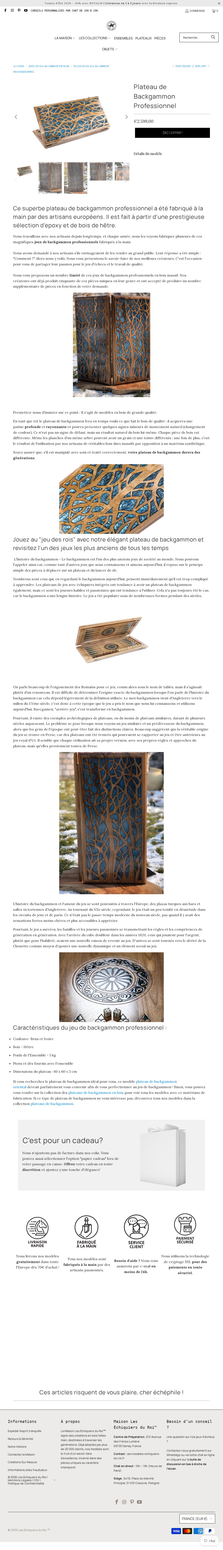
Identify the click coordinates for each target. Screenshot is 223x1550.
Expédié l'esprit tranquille (24, 1431)
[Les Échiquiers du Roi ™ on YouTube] (25, 11)
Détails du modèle (148, 153)
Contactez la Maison (21, 1454)
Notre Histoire (17, 1447)
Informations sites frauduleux (27, 1470)
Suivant (201, 66)
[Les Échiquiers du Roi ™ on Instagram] (12, 11)
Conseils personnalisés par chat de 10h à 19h (64, 10)
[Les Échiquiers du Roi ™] (111, 26)
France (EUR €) (195, 1518)
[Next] (126, 116)
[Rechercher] (213, 37)
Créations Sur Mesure (22, 1462)
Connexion (197, 11)
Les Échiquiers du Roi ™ (34, 1530)
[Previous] (16, 116)
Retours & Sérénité (20, 1439)
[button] (65, 38)
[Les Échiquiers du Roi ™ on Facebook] (5, 11)
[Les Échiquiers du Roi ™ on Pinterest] (19, 11)
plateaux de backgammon (51, 1103)
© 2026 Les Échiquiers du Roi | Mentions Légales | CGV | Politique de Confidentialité (27, 1480)
